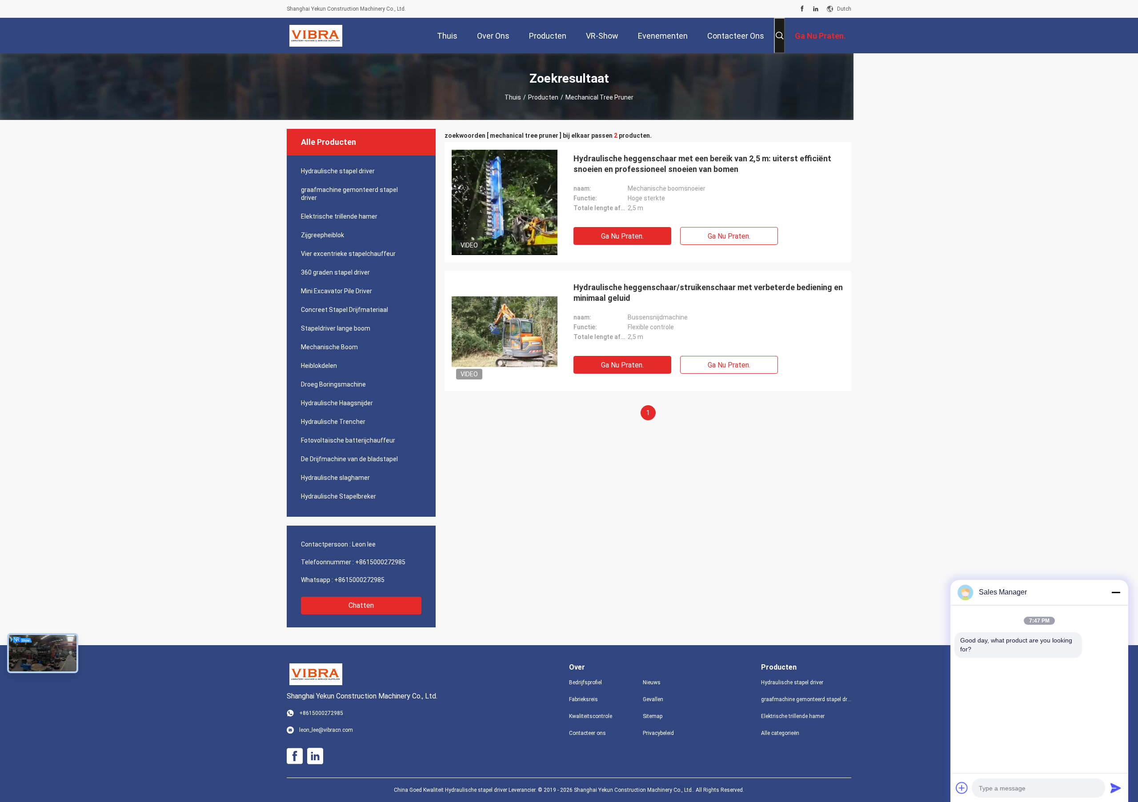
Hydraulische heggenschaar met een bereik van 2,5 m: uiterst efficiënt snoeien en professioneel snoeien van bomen (702, 164)
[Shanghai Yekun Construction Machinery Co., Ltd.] (315, 35)
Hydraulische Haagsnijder (337, 403)
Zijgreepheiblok (322, 235)
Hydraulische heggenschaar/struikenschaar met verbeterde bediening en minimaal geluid (708, 293)
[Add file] (962, 788)
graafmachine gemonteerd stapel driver (349, 193)
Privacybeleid (658, 733)
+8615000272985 (380, 562)
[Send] (1116, 788)
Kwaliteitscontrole (590, 716)
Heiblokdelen (319, 365)
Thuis (513, 97)
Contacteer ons (587, 733)
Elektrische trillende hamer (339, 216)
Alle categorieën (780, 733)
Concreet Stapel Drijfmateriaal (344, 309)
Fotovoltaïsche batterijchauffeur (348, 440)
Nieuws (652, 682)
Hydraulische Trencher (333, 421)
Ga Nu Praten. (622, 236)
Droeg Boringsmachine (333, 384)
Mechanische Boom (329, 347)
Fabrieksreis (583, 699)
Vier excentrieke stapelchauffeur (348, 253)
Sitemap (652, 716)
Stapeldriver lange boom (335, 328)
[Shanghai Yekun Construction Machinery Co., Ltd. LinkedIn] (815, 9)
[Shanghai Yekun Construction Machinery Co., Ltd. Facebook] (802, 9)
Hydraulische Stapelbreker (338, 496)
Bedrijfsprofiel (585, 682)
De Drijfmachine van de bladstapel (349, 459)
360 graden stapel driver (335, 272)
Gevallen (653, 699)
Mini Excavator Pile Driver (336, 291)
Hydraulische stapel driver (338, 171)
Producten (543, 97)
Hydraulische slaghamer (335, 477)
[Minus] (1115, 592)
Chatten (361, 605)
